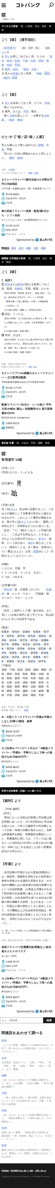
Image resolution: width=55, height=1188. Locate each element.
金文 (41, 538)
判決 (26, 111)
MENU (3, 5)
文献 (36, 248)
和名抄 (8, 589)
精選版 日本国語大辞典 (13, 258)
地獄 (39, 73)
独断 (28, 248)
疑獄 (26, 69)
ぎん (13, 509)
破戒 (20, 157)
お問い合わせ (40, 1171)
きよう (25, 521)
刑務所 (19, 288)
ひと (4, 52)
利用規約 (5, 1171)
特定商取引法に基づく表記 (22, 1171)
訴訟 (15, 69)
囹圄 (35, 551)
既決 (20, 284)
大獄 (34, 69)
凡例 (36, 173)
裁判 (7, 69)
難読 (6, 77)
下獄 (25, 60)
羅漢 (13, 248)
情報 (30, 173)
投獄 (9, 65)
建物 (41, 145)
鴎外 (12, 119)
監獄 (17, 60)
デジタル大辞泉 (9, 26)
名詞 (21, 248)
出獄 (33, 60)
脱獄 (41, 60)
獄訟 (30, 542)
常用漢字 (9, 48)
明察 (43, 248)
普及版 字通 (7, 443)
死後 (15, 73)
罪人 (7, 56)
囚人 (7, 103)
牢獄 (47, 103)
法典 (12, 115)
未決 (7, 284)
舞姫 (20, 119)
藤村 (12, 157)
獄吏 (9, 60)
